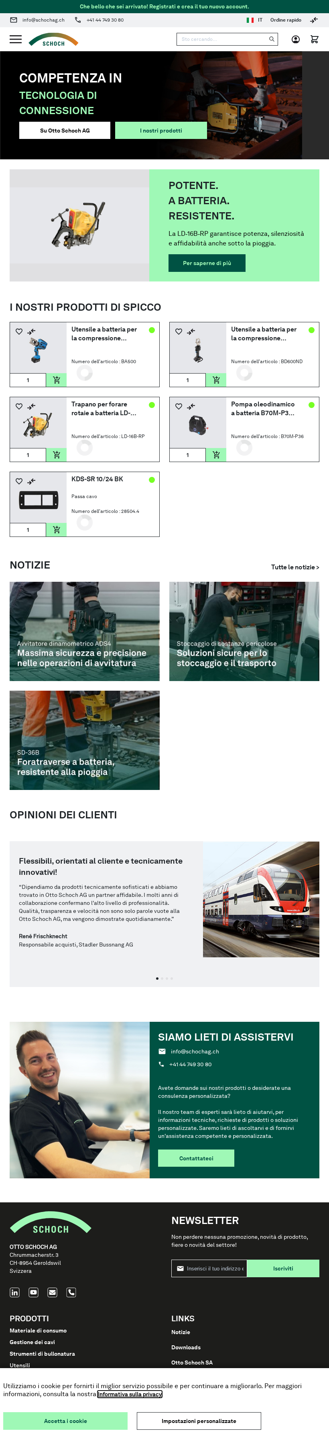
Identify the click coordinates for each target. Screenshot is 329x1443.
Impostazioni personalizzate (199, 1421)
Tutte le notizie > (295, 567)
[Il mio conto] (298, 39)
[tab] (157, 978)
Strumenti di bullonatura (42, 1354)
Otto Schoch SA (192, 1362)
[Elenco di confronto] (314, 20)
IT (260, 20)
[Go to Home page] (50, 39)
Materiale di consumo (38, 1330)
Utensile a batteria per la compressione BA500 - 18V (104, 334)
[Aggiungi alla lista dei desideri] (19, 331)
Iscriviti (283, 1268)
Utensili (20, 1365)
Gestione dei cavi (32, 1342)
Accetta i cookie (65, 1421)
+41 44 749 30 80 (105, 20)
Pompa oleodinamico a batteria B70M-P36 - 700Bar (263, 408)
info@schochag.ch (43, 20)
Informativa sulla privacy (130, 1394)
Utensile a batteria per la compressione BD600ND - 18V (264, 334)
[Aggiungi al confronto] (31, 332)
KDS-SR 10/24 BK (97, 479)
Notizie (180, 1332)
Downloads (186, 1347)
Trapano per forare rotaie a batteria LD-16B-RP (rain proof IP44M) (100, 408)
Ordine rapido (285, 20)
